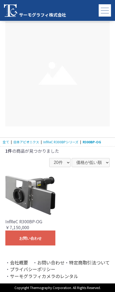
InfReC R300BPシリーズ (60, 142)
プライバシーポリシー (32, 269)
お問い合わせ (30, 238)
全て (6, 142)
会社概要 (19, 262)
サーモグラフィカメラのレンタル (44, 276)
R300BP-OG (92, 142)
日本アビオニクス (26, 142)
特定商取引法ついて (89, 262)
